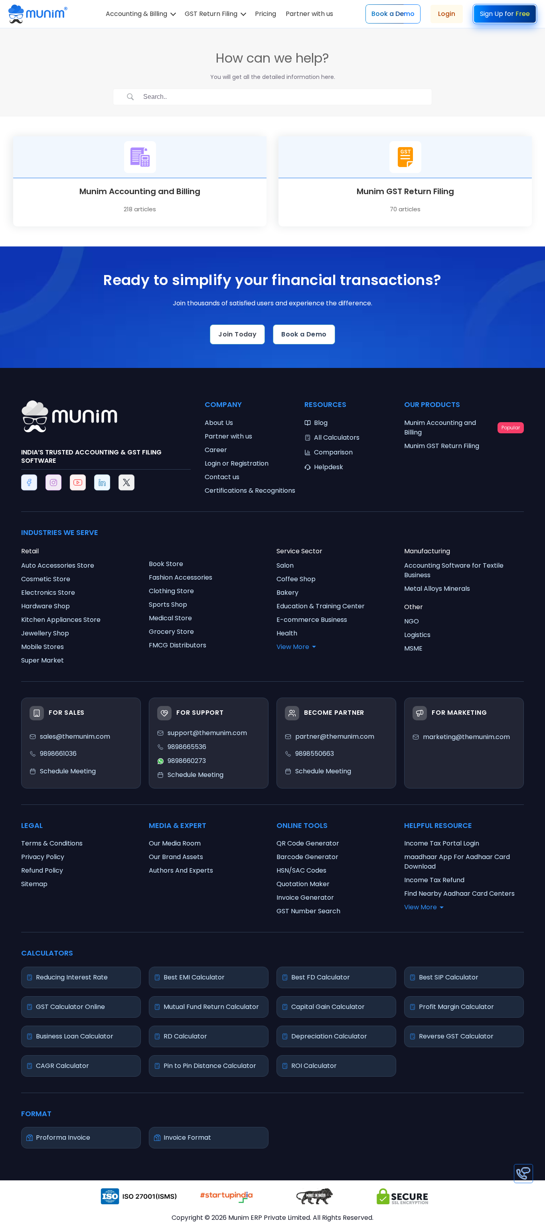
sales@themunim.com (75, 736)
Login (446, 13)
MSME (413, 648)
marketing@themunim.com (466, 736)
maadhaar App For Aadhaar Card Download (457, 861)
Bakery (287, 592)
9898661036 (58, 753)
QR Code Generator (307, 843)
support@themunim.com (207, 732)
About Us (219, 422)
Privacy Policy (42, 856)
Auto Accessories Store (57, 565)
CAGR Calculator (62, 1065)
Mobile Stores (42, 646)
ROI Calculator (314, 1065)
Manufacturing (427, 551)
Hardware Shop (45, 606)
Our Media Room (175, 843)
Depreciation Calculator (329, 1036)
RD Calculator (185, 1036)
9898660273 (187, 760)
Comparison (333, 452)
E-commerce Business (311, 619)
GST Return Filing (211, 13)
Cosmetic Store (45, 579)
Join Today (237, 334)
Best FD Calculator (320, 977)
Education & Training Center (320, 606)
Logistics (417, 634)
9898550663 (314, 753)
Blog (321, 422)
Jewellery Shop (45, 633)
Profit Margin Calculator (456, 1006)
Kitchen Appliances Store (61, 619)
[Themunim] (37, 10)
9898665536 (187, 746)
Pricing (265, 13)
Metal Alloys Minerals (437, 588)
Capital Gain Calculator (328, 1006)
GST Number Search (308, 911)
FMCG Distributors (177, 645)
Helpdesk (328, 467)
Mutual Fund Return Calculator (211, 1006)
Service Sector (299, 551)
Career (216, 449)
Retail (30, 551)
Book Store (166, 563)
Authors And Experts (181, 870)
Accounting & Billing (136, 13)
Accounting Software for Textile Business (454, 570)
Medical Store (170, 618)
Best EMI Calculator (194, 977)
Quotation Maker (303, 884)
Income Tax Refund (434, 880)
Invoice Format (187, 1137)
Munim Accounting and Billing (462, 427)
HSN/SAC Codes (301, 870)
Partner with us (309, 13)
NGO (411, 621)
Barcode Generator (307, 856)
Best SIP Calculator (448, 977)
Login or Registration (237, 463)
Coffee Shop (296, 579)
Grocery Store (171, 631)
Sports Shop (168, 604)
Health (286, 633)
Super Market (42, 660)
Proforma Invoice (63, 1137)
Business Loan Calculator (74, 1036)
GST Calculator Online (70, 1006)
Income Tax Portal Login (441, 843)
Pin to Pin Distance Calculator (210, 1065)
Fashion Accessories (180, 577)
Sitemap (34, 884)
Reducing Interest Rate (72, 977)
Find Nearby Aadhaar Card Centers (459, 893)
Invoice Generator (305, 897)
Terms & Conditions (52, 843)
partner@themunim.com (334, 736)
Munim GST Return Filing (441, 445)
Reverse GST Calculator (456, 1036)
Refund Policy (42, 870)
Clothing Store (171, 591)
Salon (285, 565)
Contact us (222, 477)
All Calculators (336, 437)
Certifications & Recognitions (250, 490)
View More (292, 646)
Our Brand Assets (176, 856)
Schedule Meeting (323, 771)
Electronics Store (48, 592)
